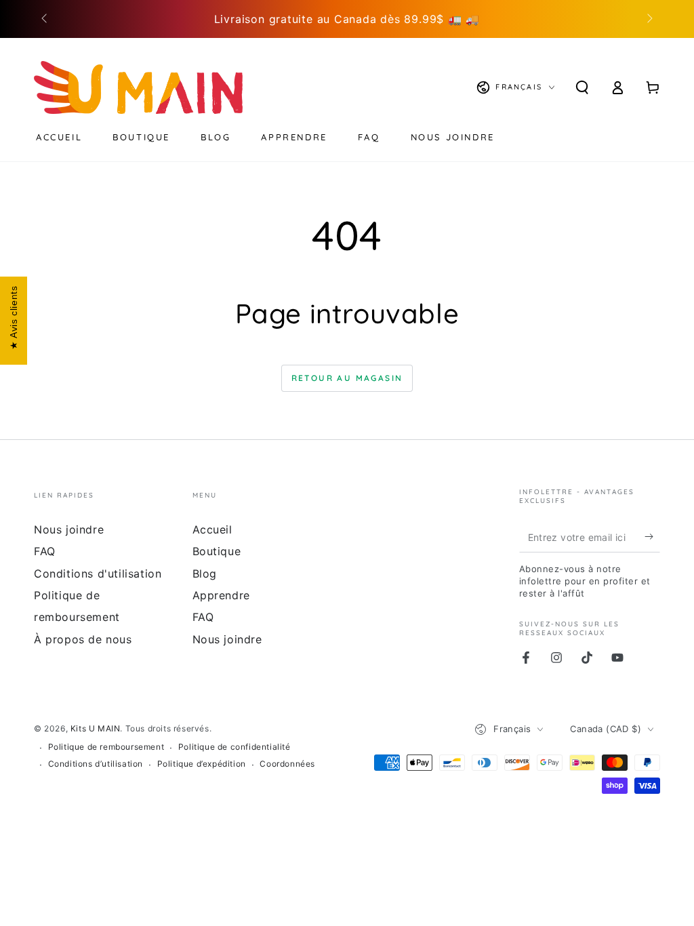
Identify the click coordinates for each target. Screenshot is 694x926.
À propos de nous (83, 639)
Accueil (212, 529)
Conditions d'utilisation (97, 573)
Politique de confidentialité (234, 747)
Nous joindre (69, 529)
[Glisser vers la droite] (648, 19)
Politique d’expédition (201, 764)
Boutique (216, 551)
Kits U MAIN (95, 728)
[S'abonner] (652, 537)
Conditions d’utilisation (95, 764)
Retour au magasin (347, 378)
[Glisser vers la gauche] (45, 19)
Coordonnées (287, 764)
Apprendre (221, 595)
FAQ (45, 551)
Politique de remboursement (106, 747)
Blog (204, 573)
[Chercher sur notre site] (582, 87)
